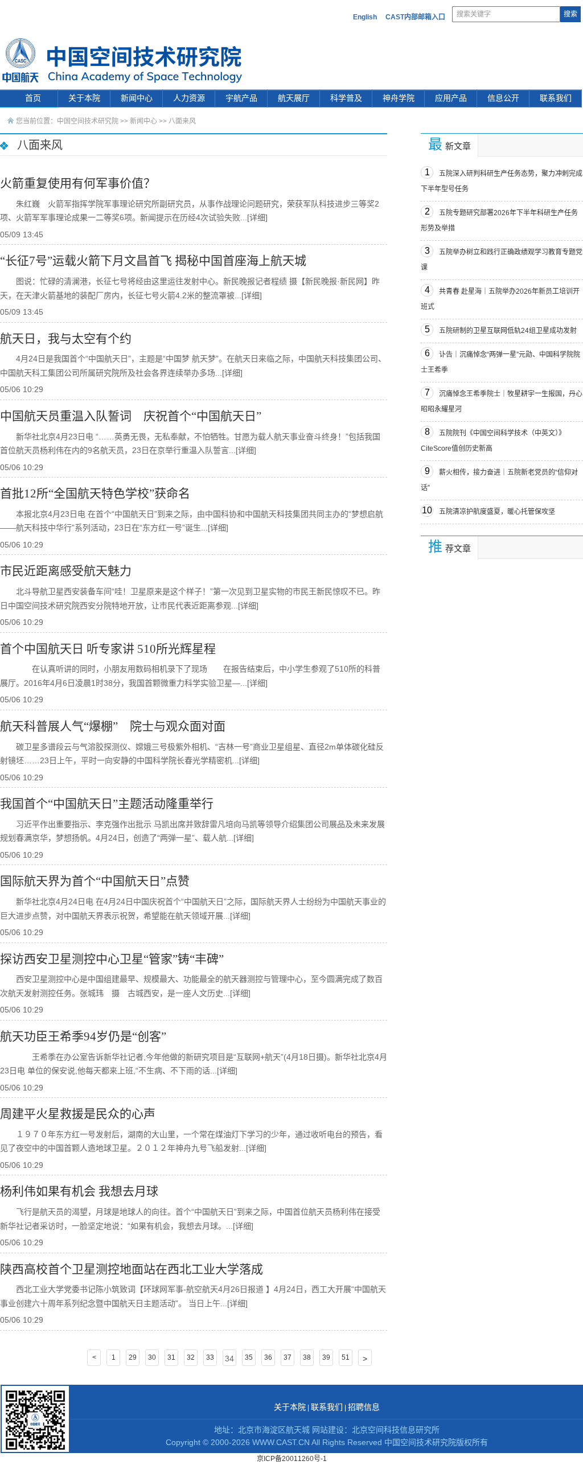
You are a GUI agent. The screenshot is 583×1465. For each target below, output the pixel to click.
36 (268, 1357)
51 (346, 1357)
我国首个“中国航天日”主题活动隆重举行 (107, 803)
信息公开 (503, 98)
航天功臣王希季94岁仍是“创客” (83, 1036)
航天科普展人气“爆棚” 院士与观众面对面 (112, 726)
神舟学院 (398, 98)
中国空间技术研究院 (87, 121)
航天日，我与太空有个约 (66, 338)
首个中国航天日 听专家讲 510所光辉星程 (108, 649)
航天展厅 (294, 98)
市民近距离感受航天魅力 (66, 571)
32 (191, 1357)
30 (152, 1357)
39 (326, 1357)
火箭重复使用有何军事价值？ (77, 183)
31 (171, 1357)
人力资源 (189, 98)
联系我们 (556, 98)
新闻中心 (137, 98)
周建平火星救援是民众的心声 (77, 1114)
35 (249, 1357)
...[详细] (254, 217)
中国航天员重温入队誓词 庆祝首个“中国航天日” (130, 416)
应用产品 (451, 98)
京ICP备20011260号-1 (292, 1459)
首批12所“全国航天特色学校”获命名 (95, 493)
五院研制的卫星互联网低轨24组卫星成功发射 (508, 331)
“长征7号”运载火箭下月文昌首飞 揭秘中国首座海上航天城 (153, 261)
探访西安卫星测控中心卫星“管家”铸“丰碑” (112, 959)
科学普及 (346, 98)
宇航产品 (241, 98)
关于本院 (84, 98)
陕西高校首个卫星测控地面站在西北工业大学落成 (131, 1269)
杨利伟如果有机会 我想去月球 (79, 1191)
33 (210, 1357)
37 (288, 1357)
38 (307, 1357)
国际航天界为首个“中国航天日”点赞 (95, 881)
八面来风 (182, 121)
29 (133, 1357)
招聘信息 (364, 1407)
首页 (33, 98)
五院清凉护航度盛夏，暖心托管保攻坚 (497, 512)
